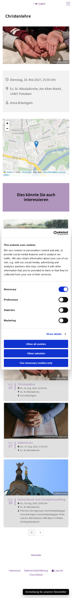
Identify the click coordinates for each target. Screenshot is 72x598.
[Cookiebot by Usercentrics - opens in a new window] (53, 233)
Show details (54, 334)
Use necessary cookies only (36, 362)
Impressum (15, 570)
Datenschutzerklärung (36, 570)
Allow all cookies (36, 343)
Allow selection (36, 353)
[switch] (63, 299)
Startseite (36, 555)
